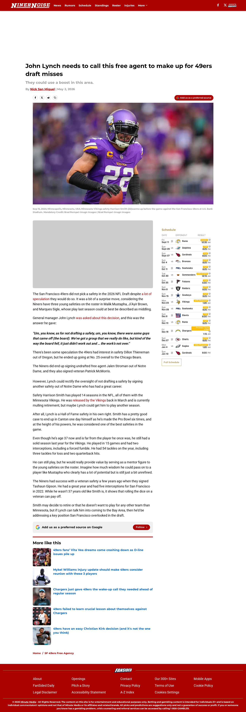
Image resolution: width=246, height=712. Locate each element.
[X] (225, 5)
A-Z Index (127, 692)
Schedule (85, 5)
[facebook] (218, 5)
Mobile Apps (203, 679)
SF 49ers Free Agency (59, 653)
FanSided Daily (43, 685)
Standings (102, 5)
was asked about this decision (97, 318)
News (57, 5)
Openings (78, 679)
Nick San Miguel (42, 89)
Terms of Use (164, 685)
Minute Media (28, 702)
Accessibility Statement (89, 692)
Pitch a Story (81, 685)
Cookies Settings (167, 692)
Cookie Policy (203, 685)
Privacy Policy (130, 685)
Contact (126, 679)
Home (37, 653)
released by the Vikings (89, 400)
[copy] (55, 97)
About (37, 679)
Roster (116, 5)
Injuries (129, 5)
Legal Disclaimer (45, 692)
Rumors (70, 5)
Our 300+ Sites (165, 679)
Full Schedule (171, 362)
